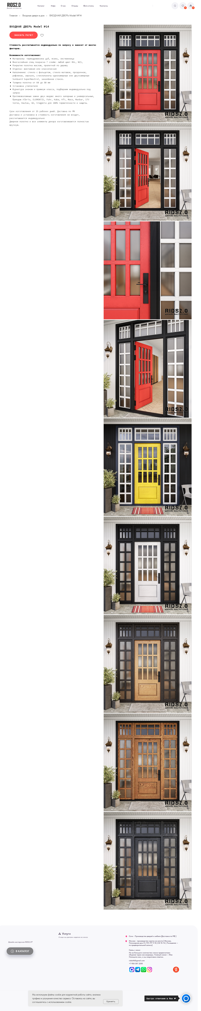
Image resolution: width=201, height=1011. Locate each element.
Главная (13, 15)
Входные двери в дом (33, 15)
